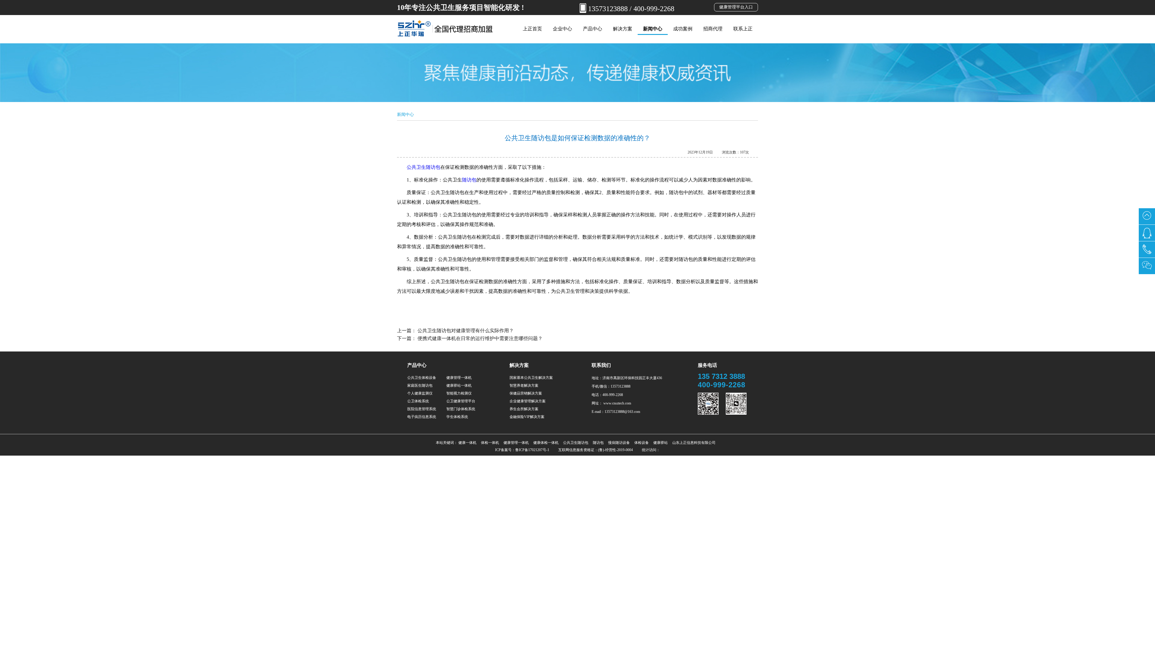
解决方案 (622, 28)
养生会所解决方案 (524, 409)
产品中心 (592, 28)
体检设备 (641, 443)
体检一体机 (490, 443)
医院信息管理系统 (421, 409)
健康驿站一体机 (459, 385)
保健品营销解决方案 (526, 393)
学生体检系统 (457, 417)
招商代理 (712, 28)
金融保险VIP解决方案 (527, 417)
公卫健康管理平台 (460, 401)
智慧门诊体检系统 (460, 409)
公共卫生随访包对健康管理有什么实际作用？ (465, 330)
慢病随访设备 (619, 443)
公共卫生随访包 (423, 167)
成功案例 (682, 28)
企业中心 (562, 28)
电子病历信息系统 (421, 417)
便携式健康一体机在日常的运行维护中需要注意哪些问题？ (480, 338)
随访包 (469, 179)
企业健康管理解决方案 (528, 401)
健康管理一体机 (459, 378)
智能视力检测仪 (459, 393)
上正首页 (532, 28)
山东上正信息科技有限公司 (694, 443)
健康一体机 (467, 443)
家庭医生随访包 (420, 385)
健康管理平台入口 (736, 7)
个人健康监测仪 (420, 393)
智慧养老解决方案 (524, 385)
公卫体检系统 (418, 401)
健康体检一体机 (546, 443)
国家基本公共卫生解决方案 (531, 378)
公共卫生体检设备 (421, 378)
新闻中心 (652, 28)
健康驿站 (660, 443)
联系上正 (743, 28)
